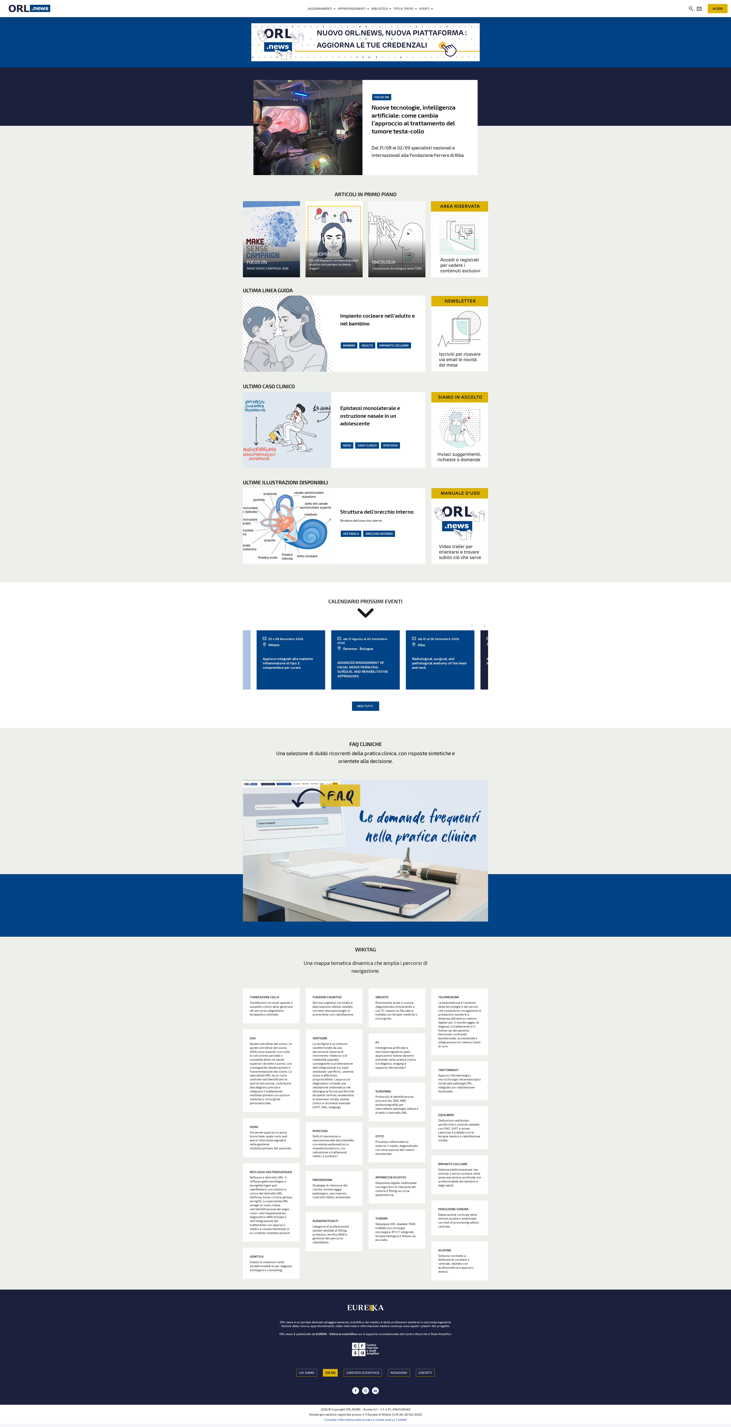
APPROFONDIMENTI (352, 8)
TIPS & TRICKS (403, 8)
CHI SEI (330, 1372)
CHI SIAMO (306, 1372)
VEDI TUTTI (365, 706)
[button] (692, 9)
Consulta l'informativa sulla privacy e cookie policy (358, 1419)
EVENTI (424, 8)
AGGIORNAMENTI (320, 8)
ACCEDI (718, 8)
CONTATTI (425, 1372)
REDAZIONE (398, 1372)
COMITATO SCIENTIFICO (362, 1372)
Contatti (401, 1419)
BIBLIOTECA (379, 8)
